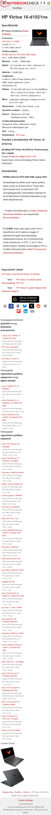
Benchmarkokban (11, 217)
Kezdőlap (17, 7)
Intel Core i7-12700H (10, 41)
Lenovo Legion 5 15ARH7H (12, 495)
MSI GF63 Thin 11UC (10, 518)
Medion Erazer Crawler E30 (12, 484)
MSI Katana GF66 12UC (11, 558)
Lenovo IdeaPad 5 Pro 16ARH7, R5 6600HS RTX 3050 (12, 417)
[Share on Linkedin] (25, 311)
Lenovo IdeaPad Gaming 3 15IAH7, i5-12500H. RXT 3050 (12, 533)
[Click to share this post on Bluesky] (24, 306)
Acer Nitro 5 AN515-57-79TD (13, 570)
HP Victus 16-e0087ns (10, 347)
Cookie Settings (25, 800)
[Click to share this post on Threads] (17, 306)
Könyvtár (26, 792)
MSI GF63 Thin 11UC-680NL (13, 661)
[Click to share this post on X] (31, 306)
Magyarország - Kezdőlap (12, 792)
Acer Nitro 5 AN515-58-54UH (13, 472)
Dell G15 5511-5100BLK (11, 730)
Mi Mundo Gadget (17, 156)
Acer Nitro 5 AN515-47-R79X (13, 633)
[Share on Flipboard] (18, 311)
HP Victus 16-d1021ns (12, 274)
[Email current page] (32, 311)
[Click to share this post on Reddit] (38, 306)
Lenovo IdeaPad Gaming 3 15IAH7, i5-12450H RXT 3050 (12, 647)
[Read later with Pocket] (45, 306)
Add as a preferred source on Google (28, 299)
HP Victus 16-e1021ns (10, 358)
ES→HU (32, 156)
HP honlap (20, 135)
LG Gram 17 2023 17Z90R (12, 607)
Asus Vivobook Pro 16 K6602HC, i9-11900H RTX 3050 (12, 403)
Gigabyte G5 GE (8, 581)
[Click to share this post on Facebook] (10, 306)
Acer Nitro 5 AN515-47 (10, 547)
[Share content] (5, 306)
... (48, 7)
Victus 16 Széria (31, 274)
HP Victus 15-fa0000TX (11, 507)
